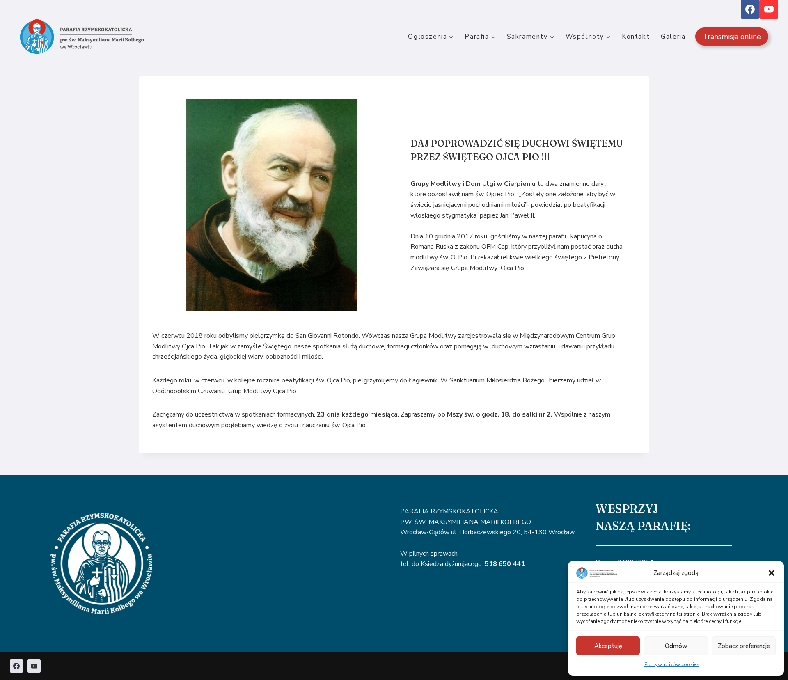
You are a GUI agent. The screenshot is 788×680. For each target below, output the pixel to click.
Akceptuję (608, 646)
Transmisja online (732, 36)
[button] (771, 573)
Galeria (673, 36)
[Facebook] (750, 9)
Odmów (676, 646)
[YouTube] (768, 9)
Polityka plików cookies (671, 664)
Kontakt (636, 36)
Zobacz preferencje (744, 646)
